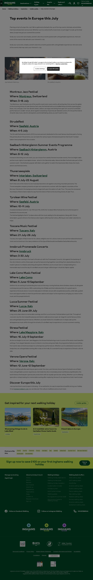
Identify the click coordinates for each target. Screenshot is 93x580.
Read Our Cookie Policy (61, 64)
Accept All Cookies (53, 68)
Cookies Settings (40, 68)
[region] (47, 66)
